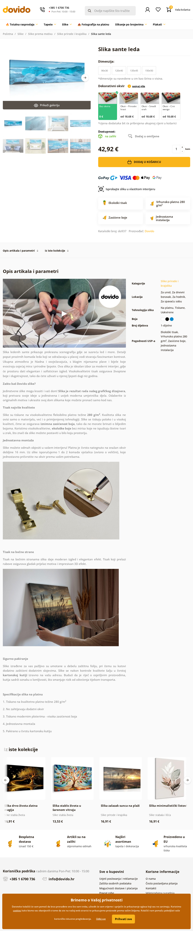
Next (85, 77)
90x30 (104, 70)
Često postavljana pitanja (162, 883)
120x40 (119, 70)
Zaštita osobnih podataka (115, 883)
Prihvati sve (123, 919)
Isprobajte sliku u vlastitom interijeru (130, 189)
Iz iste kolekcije (55, 250)
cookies (17, 910)
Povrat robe (106, 893)
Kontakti (151, 888)
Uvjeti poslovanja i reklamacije (118, 878)
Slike (21, 34)
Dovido (149, 231)
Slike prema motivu (40, 34)
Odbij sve (101, 918)
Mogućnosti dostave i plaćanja (118, 888)
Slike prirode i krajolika (72, 34)
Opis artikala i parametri (19, 250)
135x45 (134, 70)
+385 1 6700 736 (22, 879)
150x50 (149, 70)
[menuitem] (22, 24)
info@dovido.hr (61, 879)
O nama (151, 878)
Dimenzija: (106, 61)
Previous (5, 780)
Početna (8, 34)
